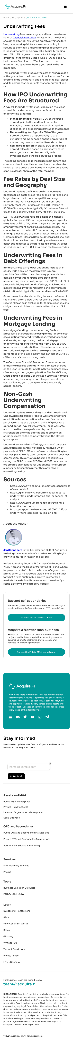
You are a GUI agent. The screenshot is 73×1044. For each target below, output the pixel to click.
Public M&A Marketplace (16, 801)
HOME (6, 18)
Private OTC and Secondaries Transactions (26, 839)
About (7, 917)
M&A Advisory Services (16, 865)
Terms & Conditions (14, 949)
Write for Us (10, 942)
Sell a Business (11, 817)
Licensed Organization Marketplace (22, 812)
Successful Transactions (16, 910)
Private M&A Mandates (15, 807)
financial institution (24, 37)
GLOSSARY (17, 18)
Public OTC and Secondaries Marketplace (26, 832)
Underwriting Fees (36, 18)
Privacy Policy (11, 955)
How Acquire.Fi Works (15, 923)
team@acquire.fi (19, 984)
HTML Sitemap (11, 962)
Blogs (6, 930)
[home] (14, 6)
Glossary (8, 936)
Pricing (7, 872)
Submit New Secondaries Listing (21, 845)
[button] (65, 7)
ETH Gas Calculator (14, 894)
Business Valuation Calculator (19, 887)
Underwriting (11, 34)
